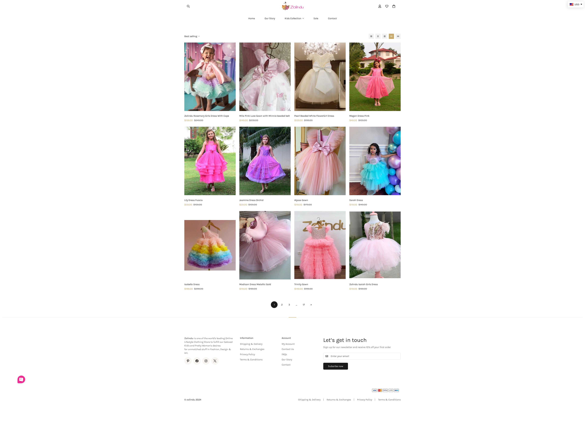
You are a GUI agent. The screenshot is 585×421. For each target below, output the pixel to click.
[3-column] (384, 36)
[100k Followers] (206, 361)
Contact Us (288, 349)
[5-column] (398, 36)
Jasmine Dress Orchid (251, 200)
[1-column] (371, 36)
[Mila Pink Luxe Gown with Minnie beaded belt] (265, 77)
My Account (288, 343)
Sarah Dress (356, 200)
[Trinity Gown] (320, 245)
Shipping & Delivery (251, 343)
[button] (393, 6)
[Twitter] (215, 361)
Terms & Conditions (251, 359)
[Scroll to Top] (579, 404)
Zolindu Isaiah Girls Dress (363, 284)
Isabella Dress (192, 284)
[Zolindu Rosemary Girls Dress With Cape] (210, 77)
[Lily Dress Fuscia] (210, 161)
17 (304, 304)
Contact (332, 18)
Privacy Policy (247, 354)
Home (251, 18)
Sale (316, 18)
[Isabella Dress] (210, 245)
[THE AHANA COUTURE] (293, 6)
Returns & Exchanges (252, 349)
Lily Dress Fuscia (193, 200)
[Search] (188, 6)
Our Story (270, 18)
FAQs (284, 354)
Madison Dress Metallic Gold (255, 284)
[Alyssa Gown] (320, 161)
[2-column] (378, 36)
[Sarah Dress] (375, 161)
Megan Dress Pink (359, 115)
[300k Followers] (197, 361)
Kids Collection (293, 18)
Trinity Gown (301, 284)
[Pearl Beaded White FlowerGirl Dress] (320, 77)
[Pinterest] (188, 361)
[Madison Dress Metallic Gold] (265, 245)
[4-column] (391, 36)
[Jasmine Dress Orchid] (265, 161)
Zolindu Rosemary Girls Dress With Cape (206, 115)
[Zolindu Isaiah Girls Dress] (375, 245)
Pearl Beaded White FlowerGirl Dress (314, 115)
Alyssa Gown (301, 200)
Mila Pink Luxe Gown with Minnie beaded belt (264, 115)
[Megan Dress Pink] (375, 77)
